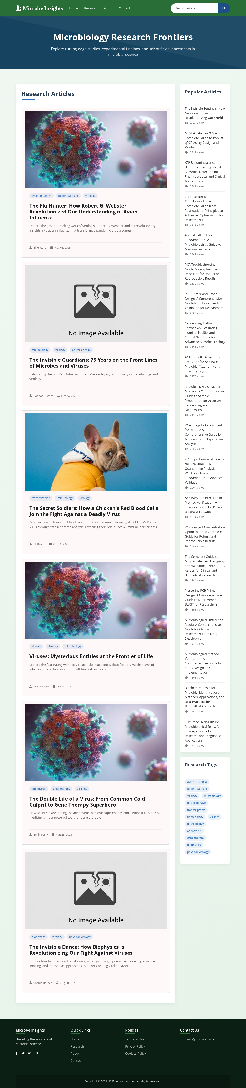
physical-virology (80, 937)
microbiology (40, 350)
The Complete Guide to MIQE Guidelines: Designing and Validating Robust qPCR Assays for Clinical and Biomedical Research (205, 566)
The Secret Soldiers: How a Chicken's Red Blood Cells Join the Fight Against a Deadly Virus (93, 511)
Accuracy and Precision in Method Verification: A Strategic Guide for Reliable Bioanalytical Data (204, 505)
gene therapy (61, 789)
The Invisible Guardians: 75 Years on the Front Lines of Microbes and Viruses (93, 362)
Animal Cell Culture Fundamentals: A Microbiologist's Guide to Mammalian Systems (203, 242)
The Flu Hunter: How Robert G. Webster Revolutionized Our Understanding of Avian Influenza (83, 211)
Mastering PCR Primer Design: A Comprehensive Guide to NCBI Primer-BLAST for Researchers (203, 597)
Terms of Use (134, 1039)
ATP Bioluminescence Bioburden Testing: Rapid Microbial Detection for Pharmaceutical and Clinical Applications (205, 171)
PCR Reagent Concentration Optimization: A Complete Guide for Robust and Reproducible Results (205, 534)
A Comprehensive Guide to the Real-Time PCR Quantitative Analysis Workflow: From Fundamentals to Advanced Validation (204, 471)
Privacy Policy (135, 1046)
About (108, 8)
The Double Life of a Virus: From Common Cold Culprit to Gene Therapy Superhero (87, 801)
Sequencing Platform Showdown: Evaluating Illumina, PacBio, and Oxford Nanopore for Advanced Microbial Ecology (205, 332)
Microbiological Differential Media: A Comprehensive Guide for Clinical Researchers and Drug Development (204, 629)
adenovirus (39, 789)
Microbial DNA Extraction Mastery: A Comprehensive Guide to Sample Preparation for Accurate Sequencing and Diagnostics (204, 398)
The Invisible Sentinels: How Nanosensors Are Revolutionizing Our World (205, 113)
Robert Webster (68, 195)
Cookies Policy (135, 1053)
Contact (124, 8)
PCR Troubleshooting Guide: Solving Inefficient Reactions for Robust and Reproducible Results (203, 271)
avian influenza (41, 195)
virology (90, 195)
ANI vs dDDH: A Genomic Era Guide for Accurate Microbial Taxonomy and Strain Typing (203, 364)
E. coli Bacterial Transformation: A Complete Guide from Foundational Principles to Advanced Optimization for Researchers (204, 208)
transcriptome (41, 498)
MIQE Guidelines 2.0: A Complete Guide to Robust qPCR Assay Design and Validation (204, 140)
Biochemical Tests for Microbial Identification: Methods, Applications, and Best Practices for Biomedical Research (204, 697)
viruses (36, 646)
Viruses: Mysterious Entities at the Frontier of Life (91, 656)
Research (91, 8)
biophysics (38, 937)
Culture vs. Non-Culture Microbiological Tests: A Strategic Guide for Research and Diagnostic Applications (203, 731)
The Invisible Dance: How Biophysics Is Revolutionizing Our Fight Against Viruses (81, 949)
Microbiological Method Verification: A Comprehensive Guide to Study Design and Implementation (203, 663)
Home (73, 8)
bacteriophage (81, 350)
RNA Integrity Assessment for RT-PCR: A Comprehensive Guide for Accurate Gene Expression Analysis (204, 434)
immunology (65, 498)
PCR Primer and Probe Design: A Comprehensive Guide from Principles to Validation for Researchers (204, 301)
